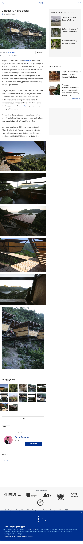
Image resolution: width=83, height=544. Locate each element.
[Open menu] (2, 2)
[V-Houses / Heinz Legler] (4, 388)
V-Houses (27, 60)
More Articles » (76, 98)
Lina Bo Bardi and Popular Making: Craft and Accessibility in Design (71, 74)
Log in (79, 2)
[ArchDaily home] (41, 2)
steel (25, 106)
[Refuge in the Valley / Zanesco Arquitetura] (56, 32)
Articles (6, 460)
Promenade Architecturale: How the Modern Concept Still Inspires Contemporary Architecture (70, 90)
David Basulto (22, 437)
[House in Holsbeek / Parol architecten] (56, 44)
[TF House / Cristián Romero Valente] (56, 21)
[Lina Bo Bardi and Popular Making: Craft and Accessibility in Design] (54, 76)
